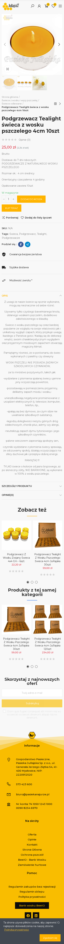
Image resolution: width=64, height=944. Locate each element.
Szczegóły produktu (17, 486)
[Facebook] (28, 915)
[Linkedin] (36, 915)
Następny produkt (59, 103)
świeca (13, 233)
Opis (5, 295)
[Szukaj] (32, 6)
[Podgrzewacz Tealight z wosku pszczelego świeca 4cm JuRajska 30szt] (47, 535)
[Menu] (60, 6)
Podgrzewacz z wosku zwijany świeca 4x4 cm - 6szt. (16, 558)
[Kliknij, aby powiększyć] (7, 69)
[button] (5, 44)
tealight (41, 233)
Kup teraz (11, 208)
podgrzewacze (11, 237)
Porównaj (12, 217)
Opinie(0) (8, 495)
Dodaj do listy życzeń (38, 217)
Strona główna (55, 103)
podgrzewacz (27, 233)
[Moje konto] (39, 6)
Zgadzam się (50, 937)
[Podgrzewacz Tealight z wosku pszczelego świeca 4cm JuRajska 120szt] (47, 619)
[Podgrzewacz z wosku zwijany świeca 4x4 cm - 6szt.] (16, 535)
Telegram (27, 244)
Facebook (21, 244)
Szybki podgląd (22, 540)
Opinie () (24, 140)
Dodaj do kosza (31, 199)
